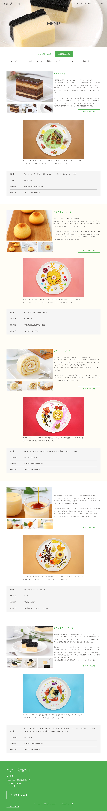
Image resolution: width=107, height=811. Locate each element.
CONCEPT (55, 3)
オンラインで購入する (89, 112)
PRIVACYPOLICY (13, 807)
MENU (63, 3)
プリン (72, 61)
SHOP (90, 3)
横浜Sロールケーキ (53, 61)
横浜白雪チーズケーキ (91, 61)
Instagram (99, 3)
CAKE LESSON (73, 3)
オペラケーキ (16, 61)
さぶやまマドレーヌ (34, 61)
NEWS (83, 3)
